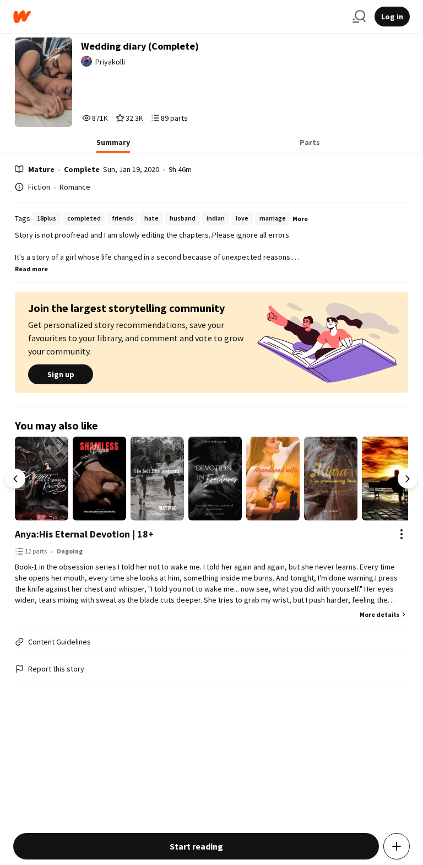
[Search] (359, 16)
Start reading (196, 846)
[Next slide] (407, 478)
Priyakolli (110, 62)
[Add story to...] (396, 846)
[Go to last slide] (15, 478)
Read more (31, 269)
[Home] (178, 17)
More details (379, 614)
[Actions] (401, 534)
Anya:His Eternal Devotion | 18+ (84, 534)
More (300, 218)
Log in (392, 17)
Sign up (60, 374)
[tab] (113, 145)
